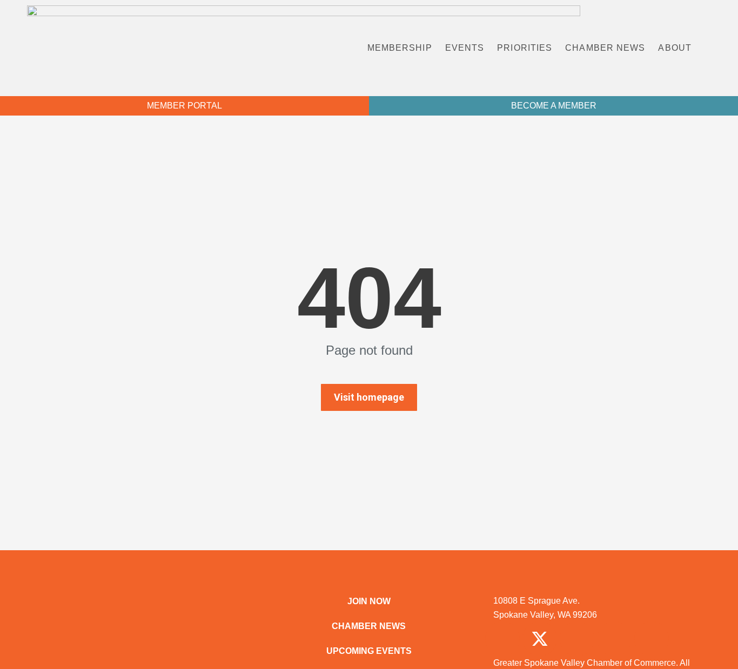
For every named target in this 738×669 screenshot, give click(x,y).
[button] (718, 48)
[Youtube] (651, 638)
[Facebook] (502, 638)
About (675, 47)
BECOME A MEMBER (553, 105)
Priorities (524, 47)
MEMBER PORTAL (184, 105)
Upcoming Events (369, 651)
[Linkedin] (614, 638)
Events (465, 47)
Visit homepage (369, 397)
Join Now (369, 601)
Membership (399, 47)
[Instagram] (577, 638)
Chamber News (605, 47)
